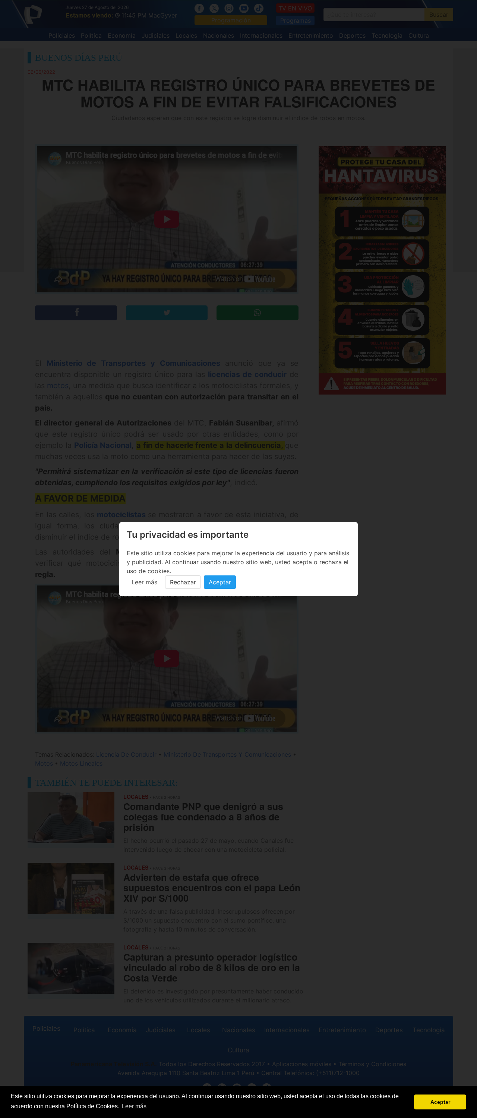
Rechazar (183, 582)
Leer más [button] (134, 1106)
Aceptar (220, 582)
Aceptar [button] (440, 1102)
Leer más (144, 582)
